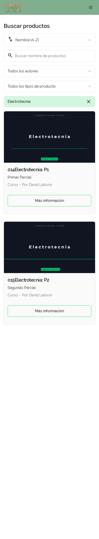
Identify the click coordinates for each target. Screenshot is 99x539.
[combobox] (49, 40)
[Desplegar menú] (90, 7)
